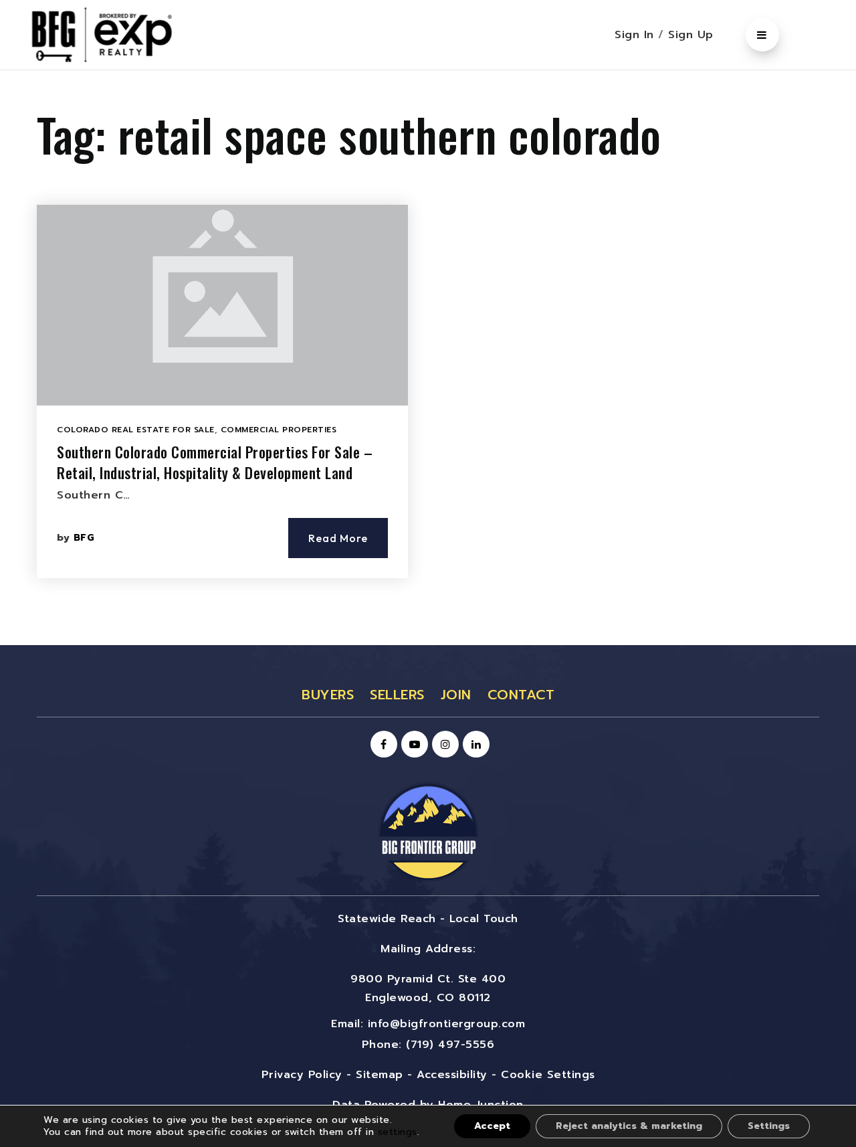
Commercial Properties (279, 430)
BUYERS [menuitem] (328, 695)
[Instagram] (443, 745)
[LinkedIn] (474, 745)
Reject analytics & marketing (629, 1126)
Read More (338, 538)
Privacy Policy (301, 1075)
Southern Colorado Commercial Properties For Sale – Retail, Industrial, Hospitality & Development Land (214, 462)
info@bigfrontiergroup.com (447, 1024)
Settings (769, 1126)
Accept (492, 1126)
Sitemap (379, 1075)
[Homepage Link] (428, 831)
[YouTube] (412, 745)
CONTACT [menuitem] (521, 695)
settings (397, 1132)
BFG (84, 538)
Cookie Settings (548, 1075)
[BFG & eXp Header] (122, 34)
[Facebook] (381, 745)
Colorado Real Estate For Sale (136, 430)
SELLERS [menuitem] (397, 695)
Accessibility (452, 1075)
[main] (428, 357)
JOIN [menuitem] (456, 695)
